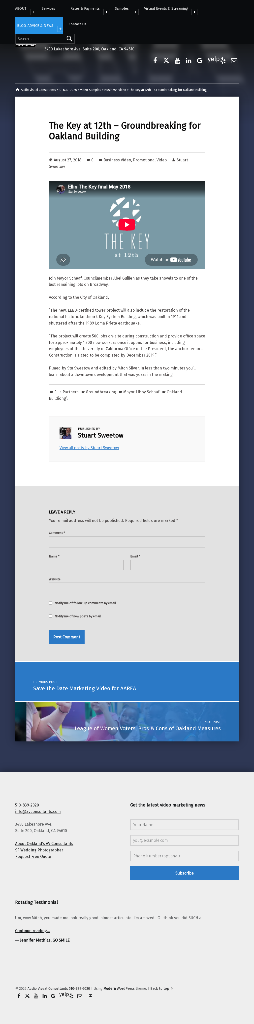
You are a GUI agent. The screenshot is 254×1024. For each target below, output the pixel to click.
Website (55, 579)
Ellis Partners (66, 392)
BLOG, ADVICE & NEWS (35, 25)
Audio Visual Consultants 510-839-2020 (59, 988)
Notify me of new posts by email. (78, 616)
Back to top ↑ (161, 988)
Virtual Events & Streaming (166, 8)
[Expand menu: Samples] (136, 12)
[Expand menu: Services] (62, 12)
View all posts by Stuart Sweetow (89, 447)
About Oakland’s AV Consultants (44, 843)
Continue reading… (32, 930)
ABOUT (20, 8)
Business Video (117, 160)
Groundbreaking (101, 392)
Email (135, 556)
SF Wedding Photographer (39, 850)
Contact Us (77, 24)
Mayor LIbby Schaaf (141, 392)
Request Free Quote (33, 856)
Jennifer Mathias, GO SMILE (45, 940)
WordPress (126, 988)
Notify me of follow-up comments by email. (86, 603)
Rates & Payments (85, 8)
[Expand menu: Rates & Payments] (106, 12)
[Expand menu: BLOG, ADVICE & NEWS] (60, 29)
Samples (122, 8)
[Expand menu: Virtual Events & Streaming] (194, 12)
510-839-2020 (27, 805)
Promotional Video (150, 160)
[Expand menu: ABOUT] (33, 12)
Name (54, 556)
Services (48, 8)
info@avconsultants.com (38, 811)
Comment (57, 533)
